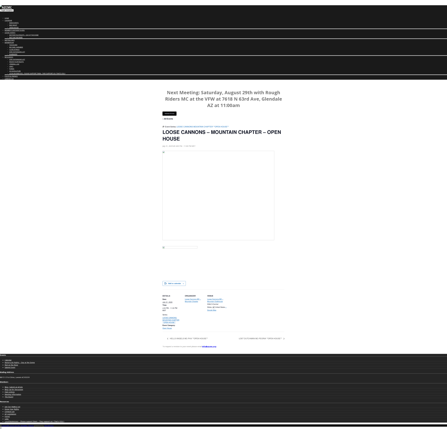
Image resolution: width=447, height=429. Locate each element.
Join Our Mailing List (17, 52)
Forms (11, 69)
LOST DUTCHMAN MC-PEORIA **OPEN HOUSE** (260, 338)
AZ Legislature (15, 71)
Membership (9, 43)
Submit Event (10, 367)
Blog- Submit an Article (14, 387)
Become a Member (16, 47)
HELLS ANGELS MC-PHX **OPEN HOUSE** (188, 338)
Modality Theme (27, 425)
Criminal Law (14, 64)
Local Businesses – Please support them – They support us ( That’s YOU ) (37, 73)
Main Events (14, 23)
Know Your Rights (16, 62)
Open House (14, 27)
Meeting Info (10, 40)
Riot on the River (15, 37)
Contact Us (9, 79)
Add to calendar (174, 283)
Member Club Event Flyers (15, 30)
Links (11, 66)
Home (7, 18)
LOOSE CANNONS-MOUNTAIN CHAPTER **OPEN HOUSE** (171, 320)
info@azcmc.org (209, 346)
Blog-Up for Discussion (14, 389)
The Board (13, 45)
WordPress (49, 425)
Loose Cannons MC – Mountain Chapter (193, 300)
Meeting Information (13, 394)
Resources (9, 57)
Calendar (8, 20)
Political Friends (11, 76)
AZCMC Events (10, 33)
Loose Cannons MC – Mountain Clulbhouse (215, 300)
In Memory (13, 54)
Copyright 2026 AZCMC (11, 425)
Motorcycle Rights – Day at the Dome (24, 35)
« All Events (168, 118)
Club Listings (14, 50)
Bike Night (13, 25)
